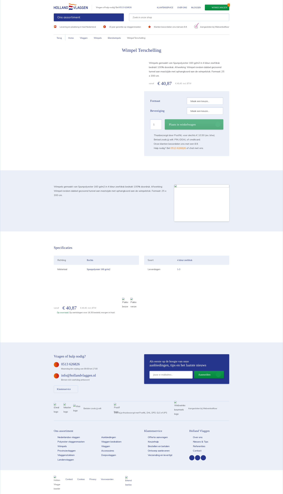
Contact (197, 450)
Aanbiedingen (108, 437)
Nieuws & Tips (200, 441)
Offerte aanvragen (158, 437)
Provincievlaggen (66, 450)
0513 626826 (125, 7)
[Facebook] (191, 457)
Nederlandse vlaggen (68, 437)
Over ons (182, 7)
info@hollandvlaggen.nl (78, 375)
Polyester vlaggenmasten (71, 441)
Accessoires (107, 450)
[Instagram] (197, 457)
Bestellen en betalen (159, 446)
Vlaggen (84, 38)
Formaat (155, 100)
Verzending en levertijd (160, 455)
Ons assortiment (68, 17)
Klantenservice (165, 7)
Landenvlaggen (65, 459)
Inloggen (196, 7)
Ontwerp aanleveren (159, 450)
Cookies (81, 479)
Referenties (199, 446)
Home (71, 38)
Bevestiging (157, 110)
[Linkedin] (203, 457)
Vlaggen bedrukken (111, 441)
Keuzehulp (153, 441)
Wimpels (98, 38)
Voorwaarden (107, 479)
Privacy (92, 479)
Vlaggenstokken (66, 455)
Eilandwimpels (114, 38)
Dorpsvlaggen (108, 455)
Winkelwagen (219, 7)
